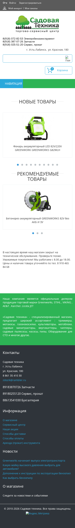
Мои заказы (31, 8)
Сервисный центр (14, 424)
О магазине (10, 420)
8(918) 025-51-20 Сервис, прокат (22, 44)
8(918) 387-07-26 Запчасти (19, 41)
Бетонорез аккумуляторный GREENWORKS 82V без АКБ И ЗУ (37, 220)
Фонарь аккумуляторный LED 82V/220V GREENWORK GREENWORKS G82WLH (37, 148)
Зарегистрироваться (30, 2)
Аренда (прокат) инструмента (21, 443)
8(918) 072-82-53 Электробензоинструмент (28, 38)
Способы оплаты (13, 438)
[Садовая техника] (37, 24)
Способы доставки (14, 434)
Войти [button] (12, 2)
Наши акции (10, 429)
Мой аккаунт (15, 8)
